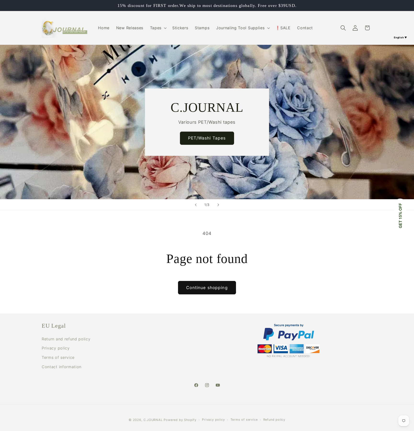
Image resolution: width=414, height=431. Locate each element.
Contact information (61, 366)
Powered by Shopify (180, 420)
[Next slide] (218, 204)
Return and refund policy (66, 339)
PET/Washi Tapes (207, 137)
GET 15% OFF (400, 215)
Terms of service (58, 357)
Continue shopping (207, 287)
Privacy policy (56, 348)
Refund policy (274, 419)
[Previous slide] (195, 204)
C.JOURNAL (153, 420)
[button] (158, 28)
